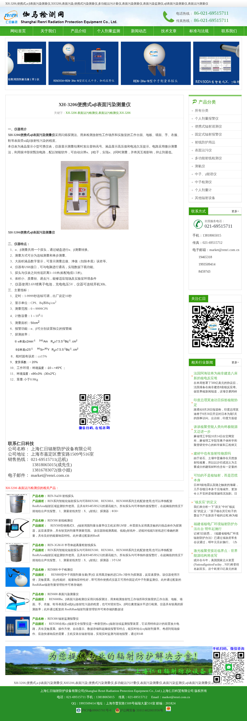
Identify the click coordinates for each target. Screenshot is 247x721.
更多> (235, 211)
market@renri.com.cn (50, 475)
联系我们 (229, 31)
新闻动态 (138, 31)
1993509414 (207, 264)
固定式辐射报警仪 (208, 134)
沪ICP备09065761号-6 (96, 710)
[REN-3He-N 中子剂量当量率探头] (142, 63)
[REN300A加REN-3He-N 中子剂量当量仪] (70, 63)
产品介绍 (78, 31)
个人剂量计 (203, 190)
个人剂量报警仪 (207, 118)
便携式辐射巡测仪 (208, 126)
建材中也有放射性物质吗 (212, 453)
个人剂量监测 (108, 31)
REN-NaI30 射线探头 (61, 496)
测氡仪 (200, 166)
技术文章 (169, 31)
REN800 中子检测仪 (60, 569)
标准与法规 (199, 31)
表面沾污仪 (203, 150)
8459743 (204, 271)
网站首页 (18, 31)
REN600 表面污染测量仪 (63, 594)
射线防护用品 (205, 142)
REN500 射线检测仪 (60, 520)
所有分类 (201, 110)
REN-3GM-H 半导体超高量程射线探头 (72, 545)
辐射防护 (61, 17)
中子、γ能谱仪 (206, 174)
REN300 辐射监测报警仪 (63, 618)
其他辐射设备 (205, 198)
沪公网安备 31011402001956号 (141, 710)
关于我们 (48, 31)
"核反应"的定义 (205, 502)
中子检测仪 (203, 182)
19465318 (205, 257)
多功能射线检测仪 (208, 158)
